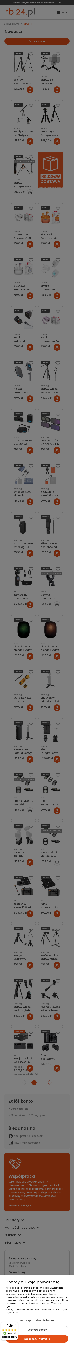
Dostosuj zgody (37, 1329)
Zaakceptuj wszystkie (37, 1339)
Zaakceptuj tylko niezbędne (37, 1320)
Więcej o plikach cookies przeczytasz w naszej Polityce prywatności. (36, 1311)
